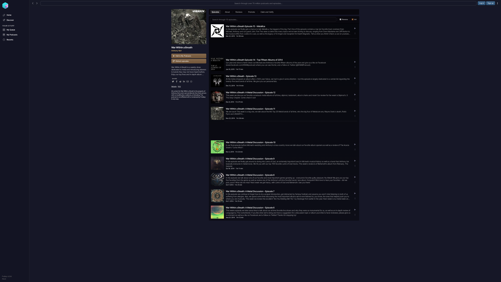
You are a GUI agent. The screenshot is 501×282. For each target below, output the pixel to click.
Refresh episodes (182, 61)
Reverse (345, 19)
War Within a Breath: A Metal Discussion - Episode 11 (250, 108)
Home (9, 15)
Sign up (490, 3)
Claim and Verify (267, 12)
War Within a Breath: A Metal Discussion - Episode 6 (250, 207)
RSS (179, 86)
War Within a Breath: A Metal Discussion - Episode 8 (250, 175)
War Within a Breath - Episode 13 (241, 76)
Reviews (238, 12)
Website (174, 86)
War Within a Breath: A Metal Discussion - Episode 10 (250, 142)
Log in (481, 3)
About (4, 279)
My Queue (11, 30)
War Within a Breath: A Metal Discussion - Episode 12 (250, 92)
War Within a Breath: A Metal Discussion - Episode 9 (250, 158)
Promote (251, 12)
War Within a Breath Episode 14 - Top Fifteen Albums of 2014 (254, 59)
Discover (10, 20)
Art (355, 19)
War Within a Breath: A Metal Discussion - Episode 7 (250, 191)
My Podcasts (12, 35)
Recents (10, 40)
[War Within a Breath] (188, 26)
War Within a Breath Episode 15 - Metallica (245, 26)
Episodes (215, 12)
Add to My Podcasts (183, 56)
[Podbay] (5, 8)
